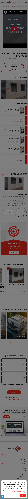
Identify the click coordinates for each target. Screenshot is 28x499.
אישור (22, 495)
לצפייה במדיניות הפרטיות (18, 491)
